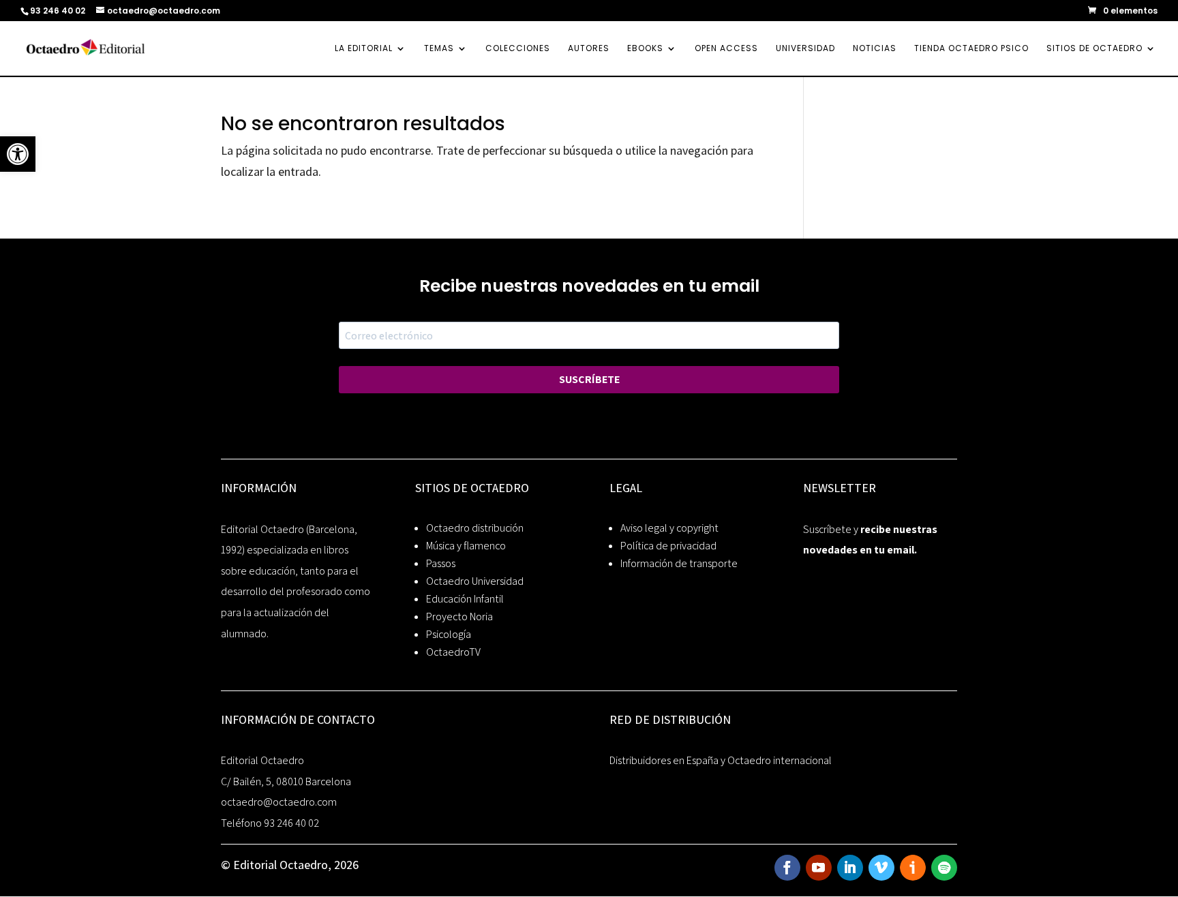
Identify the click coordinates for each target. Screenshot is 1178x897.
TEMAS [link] (439, 49)
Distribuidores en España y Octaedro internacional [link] (720, 760)
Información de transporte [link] (679, 563)
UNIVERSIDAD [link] (805, 49)
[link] (17, 154)
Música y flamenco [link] (466, 545)
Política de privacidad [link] (668, 545)
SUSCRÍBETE (589, 379)
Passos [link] (440, 563)
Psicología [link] (448, 634)
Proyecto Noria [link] (459, 616)
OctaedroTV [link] (453, 652)
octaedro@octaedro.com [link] (279, 802)
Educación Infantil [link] (465, 599)
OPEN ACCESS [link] (726, 49)
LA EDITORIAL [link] (364, 49)
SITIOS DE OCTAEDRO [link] (1094, 49)
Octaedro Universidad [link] (475, 581)
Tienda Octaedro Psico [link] (971, 49)
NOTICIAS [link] (874, 49)
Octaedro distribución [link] (475, 528)
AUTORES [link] (588, 49)
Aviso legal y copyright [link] (669, 528)
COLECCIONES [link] (517, 49)
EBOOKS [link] (645, 49)
